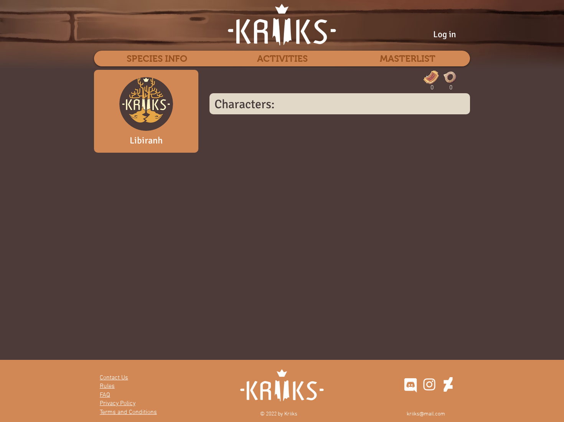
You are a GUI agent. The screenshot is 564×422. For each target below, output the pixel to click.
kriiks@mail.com (426, 414)
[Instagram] (429, 384)
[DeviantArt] (448, 384)
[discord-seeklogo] (410, 384)
